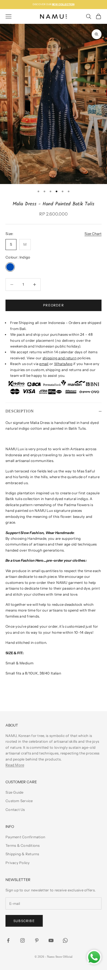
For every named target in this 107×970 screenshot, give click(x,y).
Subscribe (24, 921)
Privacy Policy (17, 862)
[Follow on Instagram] (22, 940)
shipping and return (60, 358)
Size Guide (14, 792)
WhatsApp (63, 363)
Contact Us (15, 809)
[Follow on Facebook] (8, 940)
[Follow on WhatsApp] (65, 940)
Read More (14, 765)
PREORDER (53, 305)
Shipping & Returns (22, 854)
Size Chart (93, 233)
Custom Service (19, 801)
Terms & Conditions (22, 845)
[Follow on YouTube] (51, 940)
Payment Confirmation (25, 837)
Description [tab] (19, 411)
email (43, 363)
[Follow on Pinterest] (37, 940)
